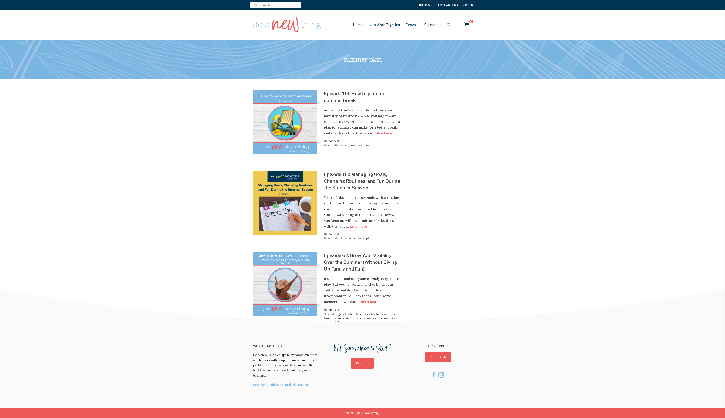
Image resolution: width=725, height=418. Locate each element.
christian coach (338, 145)
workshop (350, 322)
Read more (385, 133)
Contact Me (438, 357)
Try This (362, 363)
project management (367, 318)
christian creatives (382, 314)
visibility (336, 322)
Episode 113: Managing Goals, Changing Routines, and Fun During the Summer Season (362, 181)
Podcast (333, 141)
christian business (340, 238)
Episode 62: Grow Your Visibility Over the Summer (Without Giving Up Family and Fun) (360, 262)
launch (328, 318)
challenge (335, 314)
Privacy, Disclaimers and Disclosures (281, 385)
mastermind (343, 318)
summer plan (360, 145)
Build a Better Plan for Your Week (446, 5)
